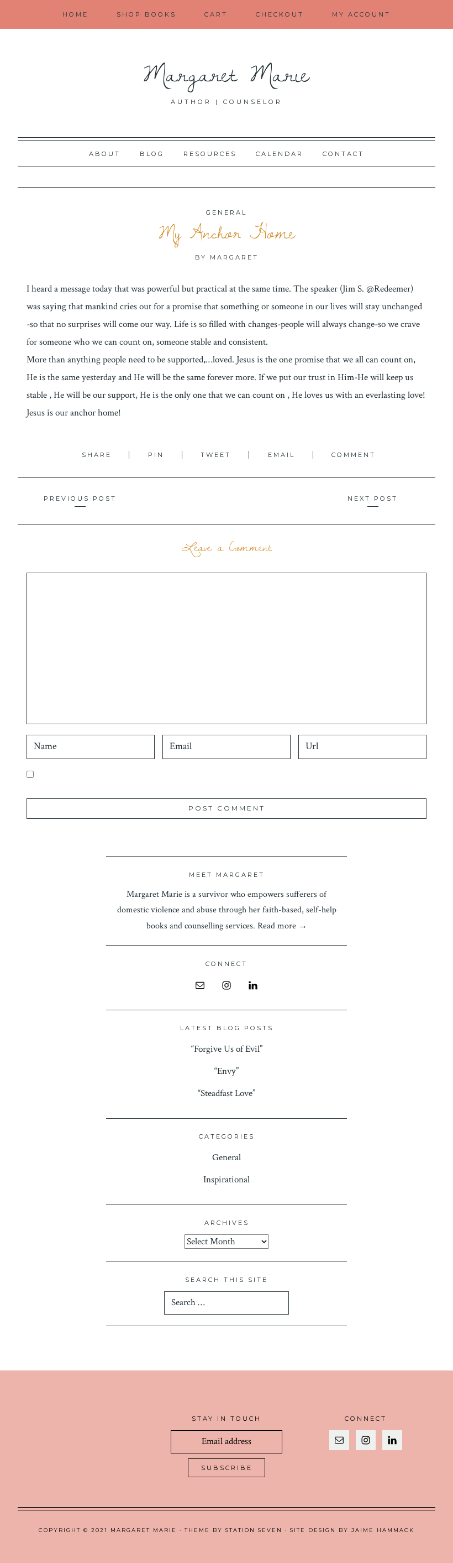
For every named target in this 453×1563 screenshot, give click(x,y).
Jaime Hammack (382, 1530)
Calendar (279, 154)
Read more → (282, 926)
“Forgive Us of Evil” (226, 1049)
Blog (152, 154)
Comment (353, 455)
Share (98, 455)
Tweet (217, 455)
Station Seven (253, 1530)
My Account (361, 14)
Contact (343, 154)
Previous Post (80, 498)
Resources (209, 154)
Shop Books (146, 14)
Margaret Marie (227, 73)
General (226, 212)
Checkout (280, 14)
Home (75, 14)
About (104, 154)
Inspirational (226, 1179)
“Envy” (226, 1071)
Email (283, 455)
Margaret (234, 257)
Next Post (372, 498)
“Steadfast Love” (226, 1093)
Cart (216, 14)
